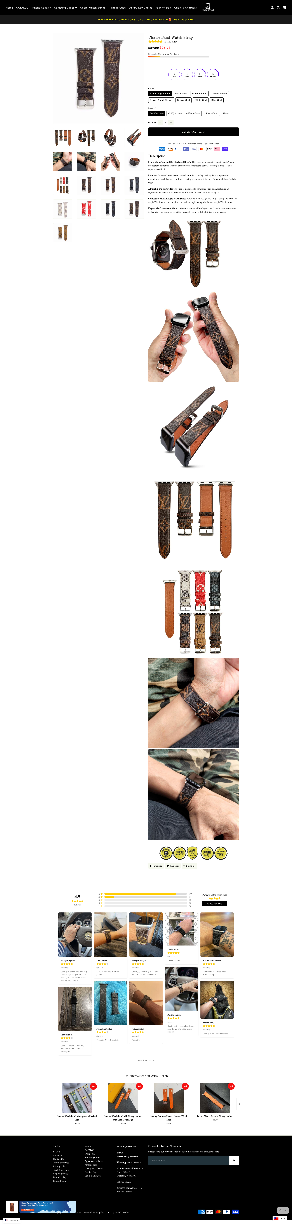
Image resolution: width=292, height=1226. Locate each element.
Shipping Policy (60, 1173)
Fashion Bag (163, 7)
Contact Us (58, 1159)
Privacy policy (60, 1166)
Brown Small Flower (161, 100)
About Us (57, 1155)
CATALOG (22, 7)
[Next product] (239, 1104)
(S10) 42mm (175, 113)
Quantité (152, 122)
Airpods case (117, 7)
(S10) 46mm (211, 113)
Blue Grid (216, 100)
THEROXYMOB (122, 1212)
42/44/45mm (193, 113)
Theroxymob (76, 1212)
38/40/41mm (157, 113)
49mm (226, 113)
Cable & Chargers (185, 7)
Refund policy (59, 1177)
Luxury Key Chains (140, 7)
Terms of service (61, 1162)
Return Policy (59, 1181)
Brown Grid (183, 100)
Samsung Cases (64, 7)
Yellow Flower (219, 93)
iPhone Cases (41, 7)
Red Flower (181, 93)
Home (9, 7)
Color (151, 88)
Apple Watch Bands (93, 7)
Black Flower (199, 93)
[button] (11, 1220)
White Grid (201, 100)
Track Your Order (61, 1170)
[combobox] (280, 1218)
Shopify (99, 1212)
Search (56, 1151)
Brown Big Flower (160, 93)
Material (152, 108)
